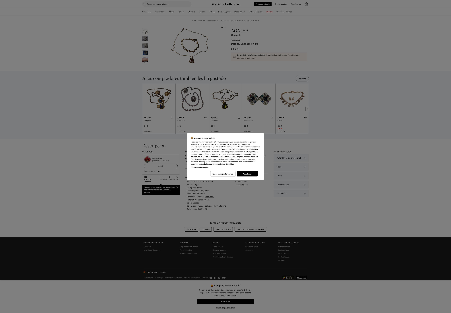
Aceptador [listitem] (247, 174)
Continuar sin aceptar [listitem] (200, 167)
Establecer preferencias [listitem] (223, 174)
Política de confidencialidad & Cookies (219, 164)
